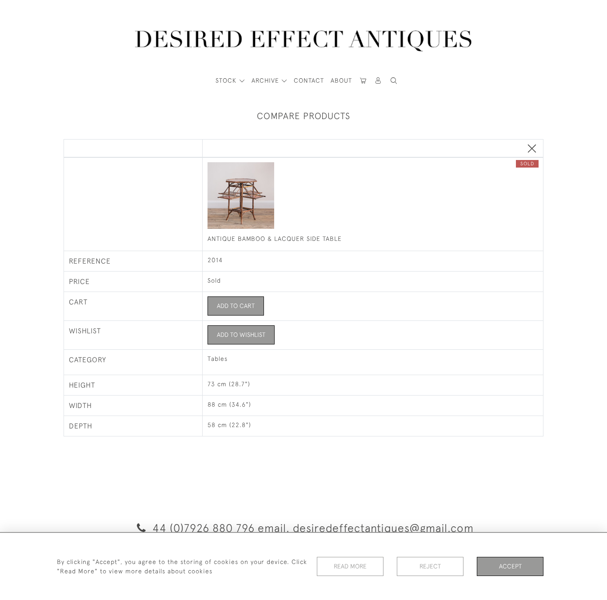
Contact (309, 80)
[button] (378, 80)
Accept (510, 566)
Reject (430, 566)
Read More (350, 566)
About (341, 80)
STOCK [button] (227, 80)
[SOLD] (373, 196)
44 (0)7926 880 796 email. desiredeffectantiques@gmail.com (311, 527)
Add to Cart (236, 305)
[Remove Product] (532, 149)
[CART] (363, 80)
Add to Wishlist (241, 334)
